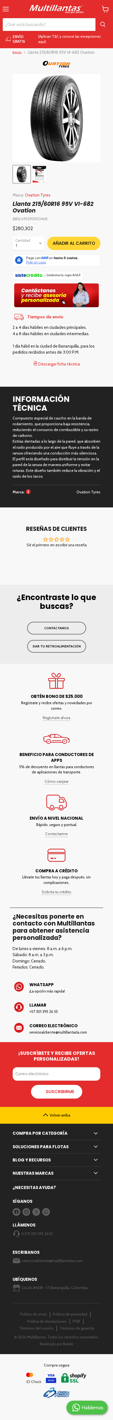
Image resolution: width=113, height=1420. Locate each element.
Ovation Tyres (37, 195)
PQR (76, 1321)
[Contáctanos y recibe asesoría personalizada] (56, 307)
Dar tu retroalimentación (57, 646)
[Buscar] (102, 24)
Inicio (17, 52)
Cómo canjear (57, 781)
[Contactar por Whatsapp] (56, 988)
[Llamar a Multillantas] (56, 1008)
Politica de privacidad (70, 1314)
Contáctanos (56, 628)
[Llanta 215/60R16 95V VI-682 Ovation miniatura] (21, 174)
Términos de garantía (77, 1328)
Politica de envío (33, 1314)
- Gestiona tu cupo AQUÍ (62, 275)
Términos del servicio (36, 1328)
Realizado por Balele (56, 1344)
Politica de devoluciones (47, 1321)
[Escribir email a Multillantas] (56, 1029)
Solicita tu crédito (56, 891)
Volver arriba (60, 1115)
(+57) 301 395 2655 (37, 1233)
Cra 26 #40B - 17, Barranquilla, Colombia (55, 1287)
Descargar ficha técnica (59, 364)
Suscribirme (60, 1091)
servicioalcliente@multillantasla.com (52, 1260)
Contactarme (56, 833)
